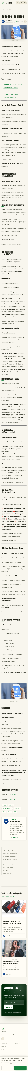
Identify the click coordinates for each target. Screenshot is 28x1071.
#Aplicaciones (17, 808)
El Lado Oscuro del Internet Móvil (10, 853)
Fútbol (2, 1053)
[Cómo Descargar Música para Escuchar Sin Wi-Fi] (14, 948)
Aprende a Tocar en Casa (10, 97)
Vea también (5, 848)
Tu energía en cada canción (11, 94)
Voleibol (3, 1049)
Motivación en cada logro (10, 91)
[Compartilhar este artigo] (25, 21)
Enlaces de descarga (7, 873)
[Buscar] (17, 2)
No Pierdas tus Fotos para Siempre (13, 84)
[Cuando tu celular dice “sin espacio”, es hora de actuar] (14, 908)
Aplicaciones (8, 9)
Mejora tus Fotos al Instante (11, 87)
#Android (4, 805)
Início (2, 9)
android (11, 795)
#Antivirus (11, 805)
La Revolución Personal (8, 867)
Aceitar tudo (19, 1068)
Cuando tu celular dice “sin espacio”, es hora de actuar (12, 922)
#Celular (10, 811)
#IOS (15, 811)
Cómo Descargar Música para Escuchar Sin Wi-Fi (11, 962)
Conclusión (5, 870)
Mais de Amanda (14, 837)
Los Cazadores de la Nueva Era (9, 856)
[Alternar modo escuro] (21, 2)
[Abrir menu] (25, 2)
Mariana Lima (8, 935)
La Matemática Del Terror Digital (10, 859)
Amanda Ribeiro (8, 20)
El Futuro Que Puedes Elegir (9, 864)
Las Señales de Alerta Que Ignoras (10, 862)
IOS (15, 795)
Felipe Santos (8, 974)
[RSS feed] (2, 1038)
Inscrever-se (9, 1007)
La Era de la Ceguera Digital (9, 850)
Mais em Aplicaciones (6, 896)
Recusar (5, 1068)
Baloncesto (3, 1046)
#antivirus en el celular (7, 808)
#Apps (4, 811)
